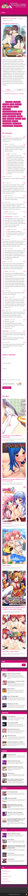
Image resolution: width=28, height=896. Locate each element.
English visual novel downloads (9, 18)
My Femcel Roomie (11, 754)
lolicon (4, 118)
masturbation (18, 118)
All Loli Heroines (17, 101)
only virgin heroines (7, 121)
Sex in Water (15, 121)
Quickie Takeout (11, 688)
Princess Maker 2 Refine (12, 722)
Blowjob (4, 106)
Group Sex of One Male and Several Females (11, 113)
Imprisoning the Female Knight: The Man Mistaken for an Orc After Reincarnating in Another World (16, 846)
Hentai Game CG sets (6, 876)
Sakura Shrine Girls (11, 735)
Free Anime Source (6, 881)
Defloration (16, 106)
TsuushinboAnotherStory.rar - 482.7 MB (14, 93)
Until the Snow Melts (12, 798)
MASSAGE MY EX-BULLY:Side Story (15, 766)
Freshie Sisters (10, 773)
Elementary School (6, 109)
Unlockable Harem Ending (8, 125)
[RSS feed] (26, 894)
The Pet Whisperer (11, 716)
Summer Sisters (6, 565)
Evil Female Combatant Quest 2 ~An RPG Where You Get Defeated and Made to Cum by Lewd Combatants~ (16, 820)
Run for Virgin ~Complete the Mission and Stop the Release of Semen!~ (15, 780)
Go (23, 664)
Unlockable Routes (18, 125)
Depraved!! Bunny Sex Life (13, 729)
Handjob (4, 116)
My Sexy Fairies (10, 853)
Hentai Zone (4, 878)
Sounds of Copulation (7, 123)
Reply (24, 136)
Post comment (7, 387)
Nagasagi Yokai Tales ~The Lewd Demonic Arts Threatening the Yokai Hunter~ (15, 806)
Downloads (20, 18)
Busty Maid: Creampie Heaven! (10, 651)
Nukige (23, 118)
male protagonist (10, 118)
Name (3, 357)
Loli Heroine (19, 116)
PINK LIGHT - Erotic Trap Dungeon (15, 812)
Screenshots (19, 89)
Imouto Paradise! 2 (7, 523)
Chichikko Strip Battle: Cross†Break (15, 742)
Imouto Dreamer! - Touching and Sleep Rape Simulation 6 (15, 682)
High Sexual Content (12, 116)
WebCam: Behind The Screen (13, 760)
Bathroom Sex (18, 104)
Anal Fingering (5, 104)
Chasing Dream (10, 859)
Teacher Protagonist (17, 123)
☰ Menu (3, 12)
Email (6, 363)
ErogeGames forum (6, 871)
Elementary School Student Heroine (9, 111)
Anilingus (12, 104)
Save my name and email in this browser (12, 379)
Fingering (20, 111)
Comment (4, 368)
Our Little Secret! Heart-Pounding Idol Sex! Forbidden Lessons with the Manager (13, 608)
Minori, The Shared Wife (12, 696)
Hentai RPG (4, 873)
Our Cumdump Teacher (12, 791)
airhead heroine (9, 101)
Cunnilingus (10, 106)
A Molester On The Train (12, 703)
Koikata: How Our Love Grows (14, 673)
